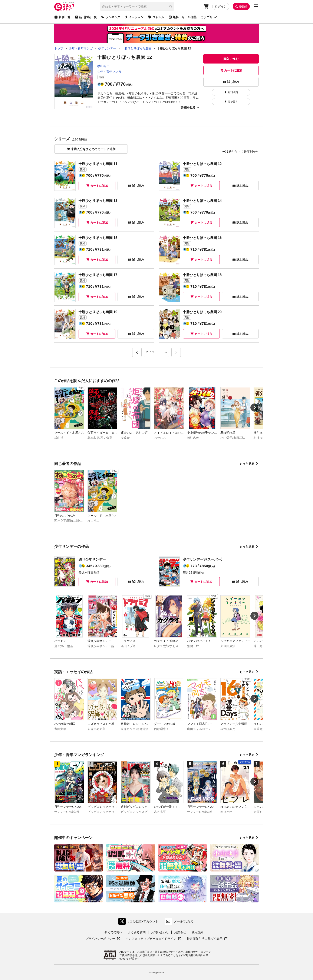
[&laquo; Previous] (137, 352)
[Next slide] (254, 407)
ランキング (112, 17)
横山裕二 (103, 66)
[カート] (206, 6)
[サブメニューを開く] (256, 6)
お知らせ (180, 932)
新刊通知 (233, 92)
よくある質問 (137, 932)
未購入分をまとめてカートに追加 (93, 149)
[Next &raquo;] (176, 352)
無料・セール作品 (185, 17)
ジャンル (158, 17)
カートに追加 (233, 70)
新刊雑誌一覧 (88, 17)
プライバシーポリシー (102, 939)
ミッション (136, 17)
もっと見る (247, 463)
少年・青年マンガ (109, 71)
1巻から (232, 151)
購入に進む (231, 59)
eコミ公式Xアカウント (139, 922)
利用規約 (197, 932)
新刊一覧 (64, 17)
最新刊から (251, 151)
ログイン (221, 6)
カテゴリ (207, 17)
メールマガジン (184, 921)
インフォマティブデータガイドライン (151, 939)
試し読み (233, 82)
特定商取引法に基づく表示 (207, 939)
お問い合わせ (160, 932)
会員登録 (241, 6)
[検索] (170, 6)
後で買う (233, 101)
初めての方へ (113, 932)
